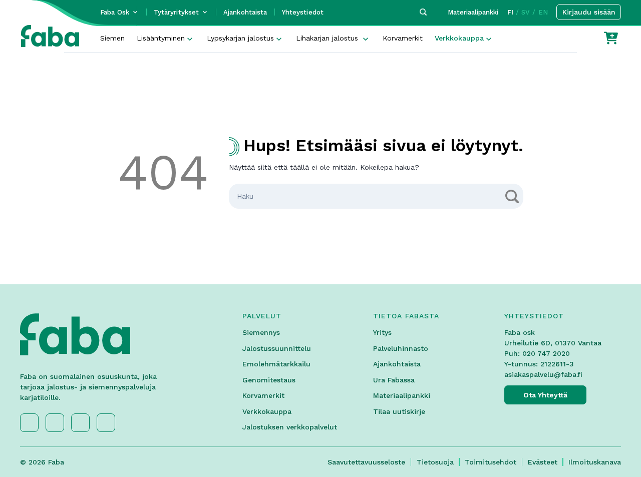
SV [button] (525, 12)
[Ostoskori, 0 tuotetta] (611, 38)
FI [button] (510, 12)
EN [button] (543, 12)
